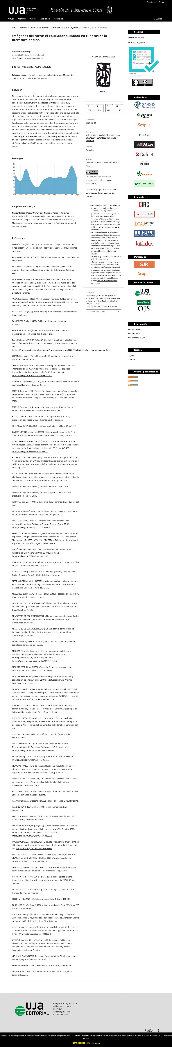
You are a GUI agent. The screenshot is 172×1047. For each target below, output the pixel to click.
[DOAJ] (144, 226)
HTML (99, 110)
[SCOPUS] (144, 276)
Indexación (45, 18)
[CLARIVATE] (144, 118)
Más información (93, 1043)
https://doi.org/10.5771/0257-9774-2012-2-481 (33, 750)
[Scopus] (144, 128)
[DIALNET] (144, 157)
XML (109, 110)
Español (131, 359)
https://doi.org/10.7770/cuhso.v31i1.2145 (35, 699)
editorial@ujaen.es (61, 1011)
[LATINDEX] (144, 246)
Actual (11, 18)
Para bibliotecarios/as (136, 337)
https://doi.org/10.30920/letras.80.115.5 (30, 556)
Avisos (33, 18)
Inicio (14, 27)
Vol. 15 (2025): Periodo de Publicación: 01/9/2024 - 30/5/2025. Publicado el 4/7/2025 (63, 27)
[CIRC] (144, 207)
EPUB (119, 110)
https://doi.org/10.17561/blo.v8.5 (40, 543)
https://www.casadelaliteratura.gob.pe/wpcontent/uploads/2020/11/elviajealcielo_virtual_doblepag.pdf (60, 350)
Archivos (22, 18)
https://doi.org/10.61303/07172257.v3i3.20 (31, 527)
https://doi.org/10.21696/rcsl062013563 (34, 848)
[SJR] (144, 267)
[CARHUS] (144, 216)
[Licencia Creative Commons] (142, 85)
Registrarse (151, 2)
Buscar (158, 18)
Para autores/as (134, 333)
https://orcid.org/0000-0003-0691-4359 (27, 58)
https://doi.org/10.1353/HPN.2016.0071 (30, 451)
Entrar (161, 2)
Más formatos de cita (96, 312)
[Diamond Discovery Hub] (144, 108)
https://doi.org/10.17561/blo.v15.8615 (34, 67)
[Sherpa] (144, 186)
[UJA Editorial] (144, 297)
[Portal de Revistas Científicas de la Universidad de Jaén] (144, 312)
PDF (89, 110)
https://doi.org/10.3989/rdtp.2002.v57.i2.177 (32, 375)
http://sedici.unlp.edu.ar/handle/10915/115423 (35, 661)
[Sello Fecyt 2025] (144, 77)
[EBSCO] (144, 137)
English (131, 355)
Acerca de (59, 18)
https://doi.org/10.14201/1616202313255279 (32, 835)
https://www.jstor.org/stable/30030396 (31, 934)
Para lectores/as (134, 329)
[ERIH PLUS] (144, 236)
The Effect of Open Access (107, 280)
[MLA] (144, 147)
